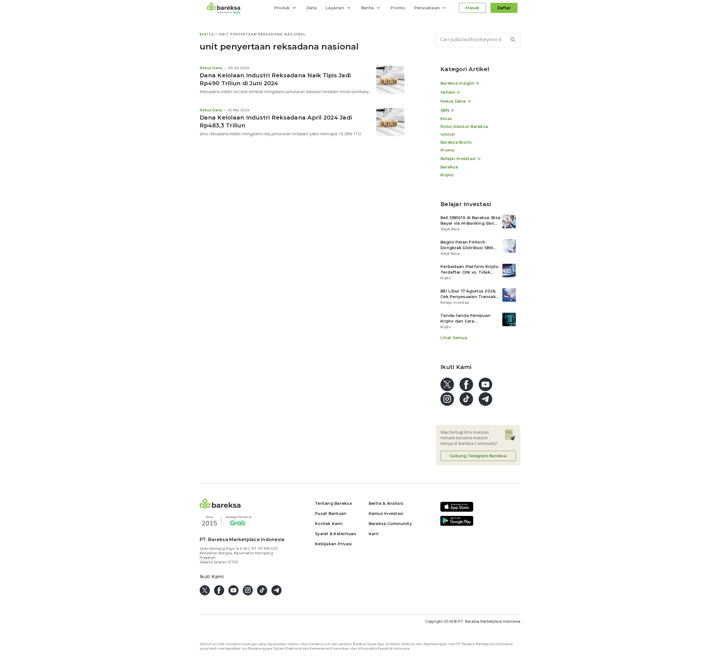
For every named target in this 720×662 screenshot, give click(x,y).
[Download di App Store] (456, 511)
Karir (374, 533)
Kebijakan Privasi (333, 543)
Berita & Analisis (386, 503)
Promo (398, 7)
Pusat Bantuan (330, 513)
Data (312, 7)
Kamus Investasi (386, 513)
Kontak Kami (329, 523)
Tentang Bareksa (333, 503)
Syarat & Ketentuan (335, 533)
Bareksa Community (390, 523)
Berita (207, 34)
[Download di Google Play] (456, 525)
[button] (220, 507)
